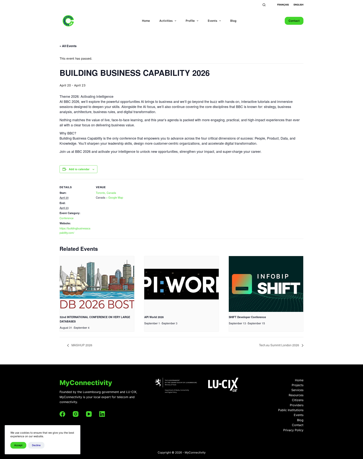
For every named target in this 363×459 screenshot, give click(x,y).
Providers (296, 405)
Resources (296, 395)
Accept (18, 445)
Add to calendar (79, 169)
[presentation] (97, 284)
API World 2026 (154, 317)
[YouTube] (89, 414)
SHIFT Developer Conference (247, 317)
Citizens (297, 400)
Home (146, 21)
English (298, 4)
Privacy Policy (293, 430)
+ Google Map (114, 197)
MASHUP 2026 (81, 345)
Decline (36, 445)
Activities (166, 21)
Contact (294, 21)
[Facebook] (62, 414)
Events (212, 21)
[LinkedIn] (102, 414)
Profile (190, 21)
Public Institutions (290, 410)
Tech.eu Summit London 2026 (279, 345)
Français (283, 4)
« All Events (68, 46)
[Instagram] (75, 414)
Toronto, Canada (106, 193)
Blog (233, 21)
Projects (297, 385)
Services (297, 390)
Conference (67, 218)
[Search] (264, 4)
